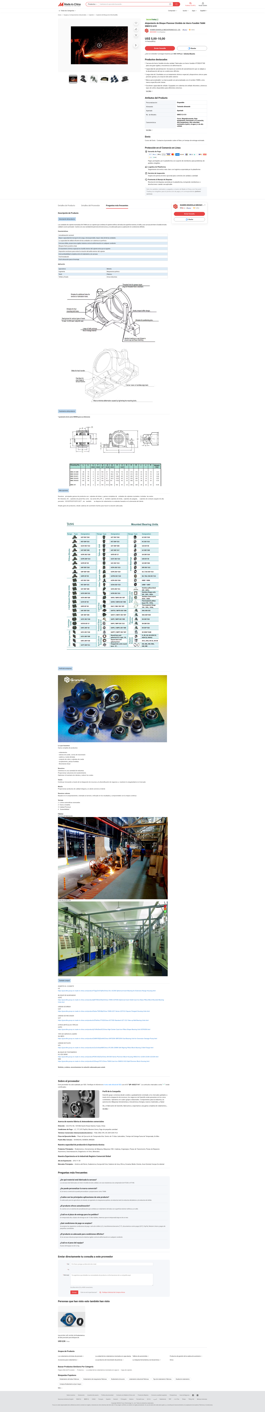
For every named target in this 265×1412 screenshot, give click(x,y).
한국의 (149, 1399)
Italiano (131, 1399)
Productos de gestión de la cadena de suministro (185, 1356)
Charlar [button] (193, 48)
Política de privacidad (107, 1395)
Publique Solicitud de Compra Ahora (112, 1292)
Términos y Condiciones (206, 1405)
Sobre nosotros (71, 1395)
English (71, 1399)
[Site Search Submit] (176, 4)
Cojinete (91, 15)
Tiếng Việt (191, 1399)
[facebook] (193, 1395)
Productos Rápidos (143, 1395)
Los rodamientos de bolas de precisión (70, 1356)
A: (68, 1270)
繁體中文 (86, 1399)
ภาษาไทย (176, 1399)
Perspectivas (173, 1395)
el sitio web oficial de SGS (112, 1084)
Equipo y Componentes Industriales (75, 15)
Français (100, 1399)
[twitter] (197, 1395)
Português (123, 1399)
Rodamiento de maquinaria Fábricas (95, 1379)
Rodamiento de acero (118, 1379)
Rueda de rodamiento (183, 1379)
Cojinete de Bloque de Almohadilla (107, 15)
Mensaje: (66, 1275)
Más (59, 1388)
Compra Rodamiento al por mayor (70, 1384)
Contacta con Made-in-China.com (125, 1395)
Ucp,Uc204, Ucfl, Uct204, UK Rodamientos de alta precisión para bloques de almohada (71, 1337)
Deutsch (115, 1399)
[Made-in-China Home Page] (69, 4)
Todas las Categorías (67, 11)
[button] (170, 4)
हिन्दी (170, 1399)
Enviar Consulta (160, 48)
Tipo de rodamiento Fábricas (162, 1379)
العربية (155, 1399)
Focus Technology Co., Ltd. (128, 1403)
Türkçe (184, 1399)
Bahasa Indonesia (202, 1399)
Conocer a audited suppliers (159, 1395)
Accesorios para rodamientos (67, 1360)
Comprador (171, 11)
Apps (193, 11)
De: (68, 1264)
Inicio (59, 15)
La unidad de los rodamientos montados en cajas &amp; (113, 1356)
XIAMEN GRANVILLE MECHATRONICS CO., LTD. (165, 30)
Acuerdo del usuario (93, 1395)
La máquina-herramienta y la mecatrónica (145, 1360)
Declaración (81, 1395)
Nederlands (163, 1399)
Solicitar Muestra (189, 54)
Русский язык (140, 1399)
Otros (171, 1360)
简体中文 (78, 1399)
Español (108, 1399)
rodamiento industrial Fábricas (139, 1379)
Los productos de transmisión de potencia (108, 1360)
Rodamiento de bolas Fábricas (69, 1379)
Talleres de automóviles (139, 1356)
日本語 (94, 1399)
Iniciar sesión (203, 5)
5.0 (182, 208)
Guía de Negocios (184, 1395)
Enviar (74, 1292)
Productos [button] (91, 4)
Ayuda (185, 11)
